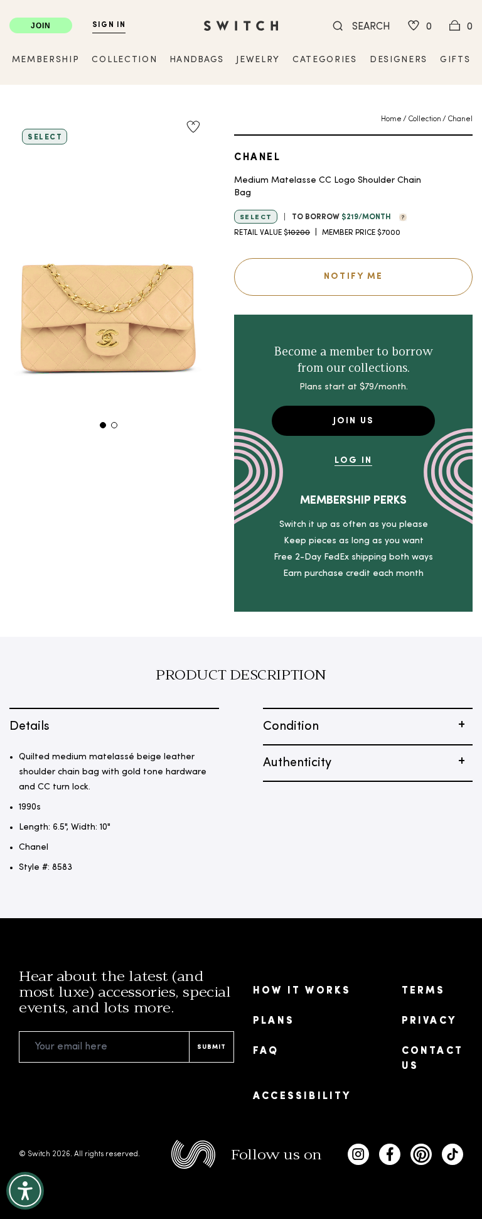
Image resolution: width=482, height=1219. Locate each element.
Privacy (429, 1021)
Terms (424, 991)
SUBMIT (211, 1047)
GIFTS (455, 60)
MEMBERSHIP (46, 60)
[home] (241, 25)
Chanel (460, 119)
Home (391, 119)
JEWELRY (258, 60)
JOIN (41, 25)
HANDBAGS (196, 60)
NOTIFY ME (353, 276)
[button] (400, 216)
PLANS (273, 1021)
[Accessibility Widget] (25, 1191)
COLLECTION (124, 60)
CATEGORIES (324, 60)
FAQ (266, 1051)
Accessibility (302, 1097)
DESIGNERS (398, 60)
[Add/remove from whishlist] (193, 127)
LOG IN (353, 460)
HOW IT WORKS (302, 991)
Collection (424, 119)
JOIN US (353, 421)
